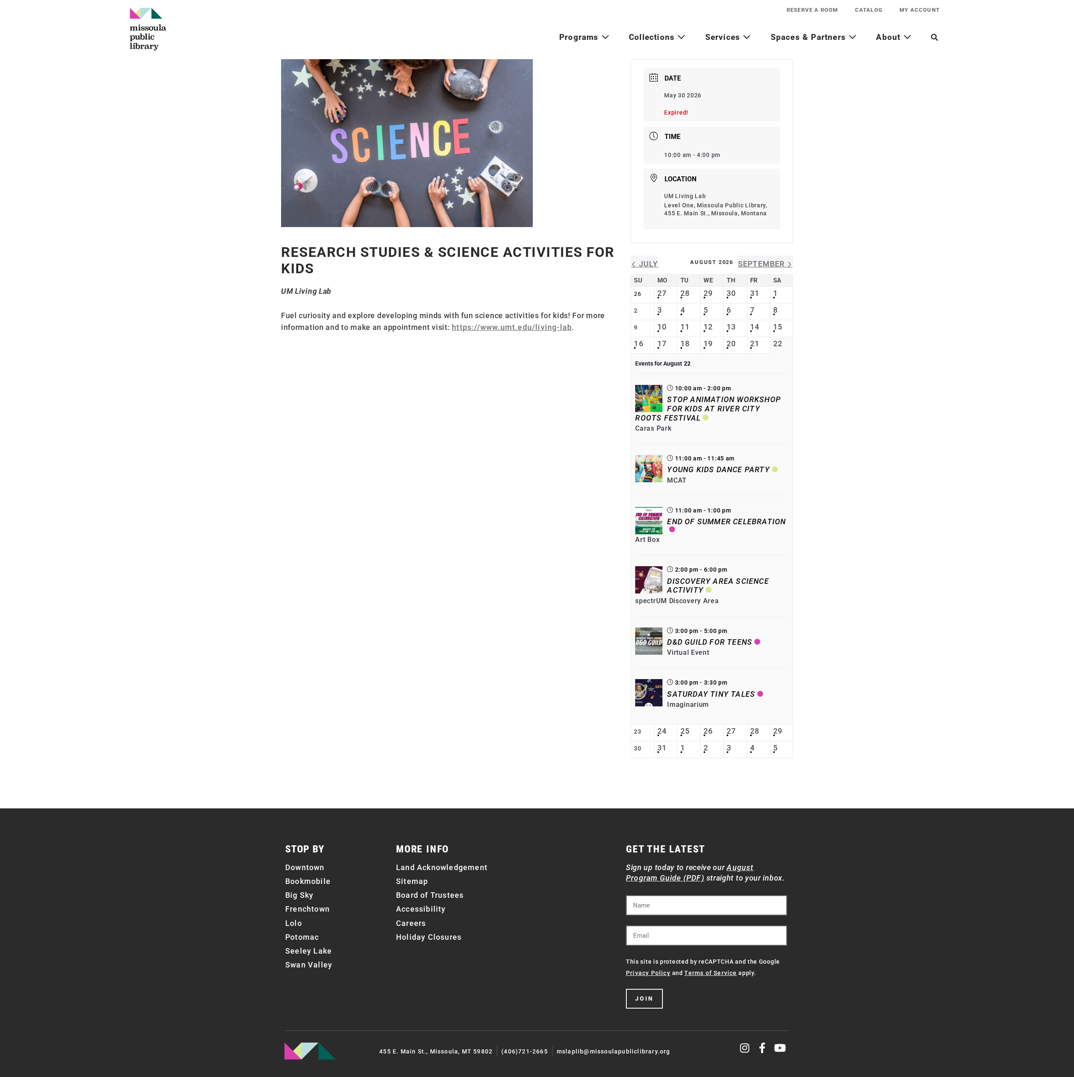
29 (708, 293)
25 (685, 731)
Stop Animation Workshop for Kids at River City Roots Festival (708, 408)
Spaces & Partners (810, 37)
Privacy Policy (648, 973)
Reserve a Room (812, 10)
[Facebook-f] (762, 1048)
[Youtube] (780, 1048)
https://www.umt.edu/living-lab (512, 327)
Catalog (869, 10)
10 (662, 326)
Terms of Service (710, 973)
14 (754, 326)
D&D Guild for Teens (709, 642)
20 (731, 343)
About (889, 37)
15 (777, 326)
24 (662, 731)
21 (754, 343)
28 (685, 293)
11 (685, 326)
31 (754, 293)
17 (662, 343)
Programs (580, 37)
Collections (653, 37)
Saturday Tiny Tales (711, 694)
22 (777, 343)
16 (638, 343)
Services (724, 37)
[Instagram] (745, 1048)
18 (685, 343)
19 (708, 343)
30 (731, 293)
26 (708, 731)
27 (662, 293)
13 (731, 326)
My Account (919, 10)
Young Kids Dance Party (718, 469)
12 (708, 326)
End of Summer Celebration (726, 521)
